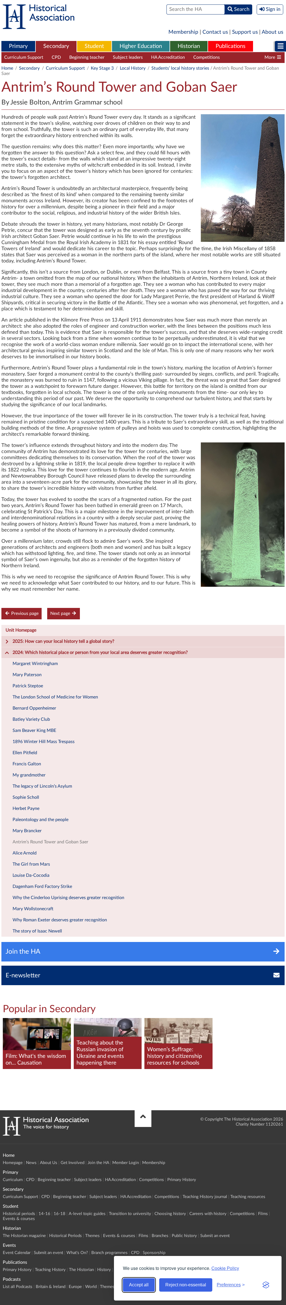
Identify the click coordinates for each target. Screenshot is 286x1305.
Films (263, 1214)
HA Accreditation (168, 57)
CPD (56, 57)
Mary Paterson (27, 675)
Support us (245, 32)
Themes (92, 1236)
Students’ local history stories (180, 68)
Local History (133, 68)
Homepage (13, 1163)
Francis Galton (27, 764)
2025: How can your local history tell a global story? (63, 641)
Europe (75, 1287)
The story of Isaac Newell (37, 931)
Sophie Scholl (26, 797)
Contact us (215, 32)
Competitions (206, 57)
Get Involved (72, 1163)
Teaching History (50, 1270)
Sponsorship (154, 1253)
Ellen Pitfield (25, 753)
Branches (160, 1236)
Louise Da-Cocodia (31, 875)
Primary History (181, 1180)
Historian (189, 46)
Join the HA (98, 1163)
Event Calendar (16, 1253)
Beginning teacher (86, 57)
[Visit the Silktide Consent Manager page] (266, 1285)
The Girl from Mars (31, 864)
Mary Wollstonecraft (33, 909)
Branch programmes (109, 1253)
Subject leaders (128, 57)
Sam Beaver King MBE (34, 730)
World (91, 1287)
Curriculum (13, 1180)
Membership (183, 32)
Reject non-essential (185, 1284)
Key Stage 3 (102, 68)
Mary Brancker (27, 831)
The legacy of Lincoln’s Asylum (42, 786)
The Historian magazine (24, 1236)
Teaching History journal (252, 57)
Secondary (56, 46)
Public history (184, 1236)
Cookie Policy (225, 1268)
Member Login (125, 1163)
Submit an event (215, 1236)
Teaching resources (247, 1197)
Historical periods (19, 1214)
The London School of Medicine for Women (55, 697)
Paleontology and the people (40, 819)
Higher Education (141, 46)
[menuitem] (18, 46)
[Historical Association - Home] (46, 1134)
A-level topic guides (87, 1214)
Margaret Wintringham (35, 663)
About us (272, 32)
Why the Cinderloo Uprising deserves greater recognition (68, 897)
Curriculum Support (23, 57)
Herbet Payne (26, 808)
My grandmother (29, 775)
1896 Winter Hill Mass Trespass (44, 741)
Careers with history (208, 1214)
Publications (231, 46)
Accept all (139, 1284)
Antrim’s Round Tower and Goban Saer (50, 842)
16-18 (59, 1214)
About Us (48, 1163)
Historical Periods (65, 1236)
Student (94, 46)
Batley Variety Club (31, 719)
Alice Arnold (25, 853)
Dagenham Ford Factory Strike (42, 886)
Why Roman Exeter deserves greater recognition (60, 920)
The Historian (81, 1270)
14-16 (44, 1214)
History (104, 1270)
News (31, 1163)
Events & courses (19, 1219)
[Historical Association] (38, 26)
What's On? (77, 1253)
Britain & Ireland (50, 1287)
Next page (60, 613)
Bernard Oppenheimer (34, 708)
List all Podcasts (17, 1287)
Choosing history (170, 1214)
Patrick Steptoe (28, 686)
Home (7, 68)
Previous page (24, 613)
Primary (18, 46)
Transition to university (130, 1214)
